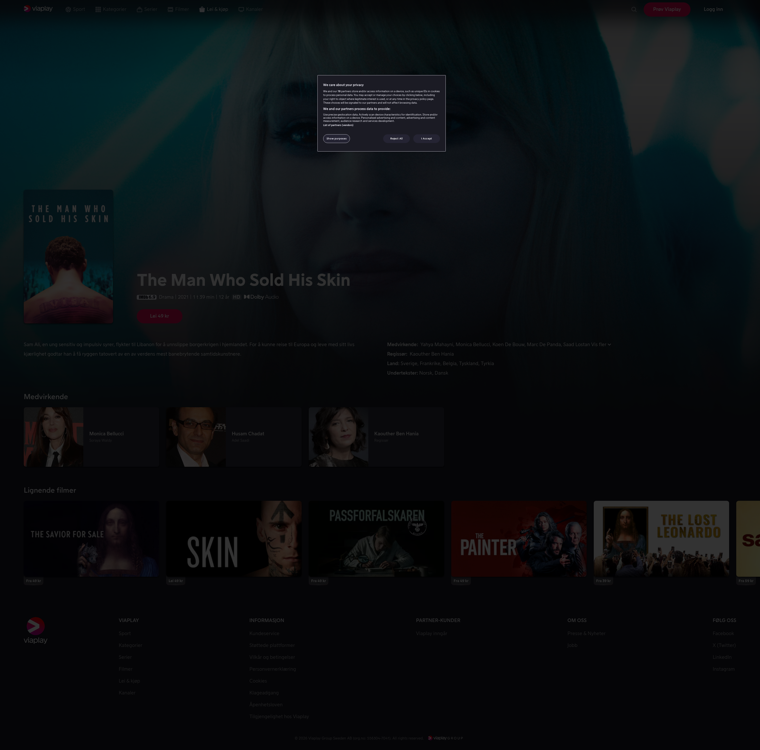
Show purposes (337, 138)
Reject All (396, 138)
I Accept (426, 138)
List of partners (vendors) (338, 125)
